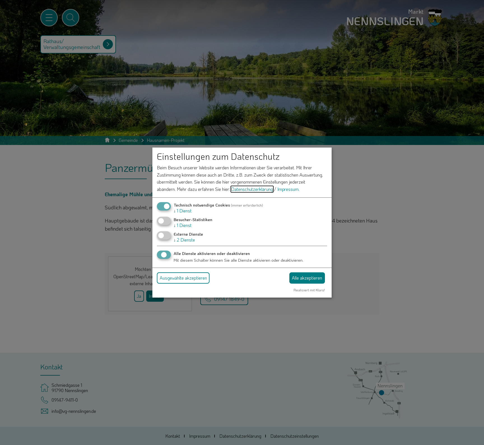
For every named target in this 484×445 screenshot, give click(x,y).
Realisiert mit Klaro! (309, 290)
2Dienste (184, 240)
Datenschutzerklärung (252, 189)
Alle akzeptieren (307, 278)
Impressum (288, 189)
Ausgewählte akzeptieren (183, 278)
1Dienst (183, 211)
